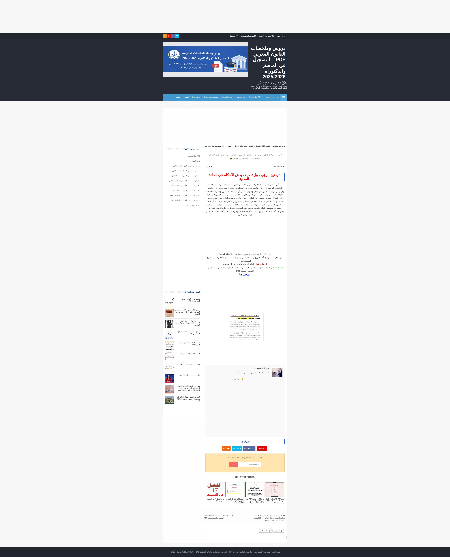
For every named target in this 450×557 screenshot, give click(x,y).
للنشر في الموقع (265, 36)
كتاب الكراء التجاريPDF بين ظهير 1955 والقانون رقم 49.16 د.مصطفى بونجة (255, 500)
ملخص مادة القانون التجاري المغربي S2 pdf (190, 300)
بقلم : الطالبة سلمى (261, 368)
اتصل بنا (233, 36)
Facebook (248, 448)
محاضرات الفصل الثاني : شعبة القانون (186, 176)
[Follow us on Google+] (169, 36)
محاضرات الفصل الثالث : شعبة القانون (186, 171)
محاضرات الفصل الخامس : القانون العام (185, 185)
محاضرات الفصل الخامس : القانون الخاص (184, 181)
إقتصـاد (186, 97)
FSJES (172, 552)
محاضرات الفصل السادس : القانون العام (185, 200)
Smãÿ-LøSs (189, 552)
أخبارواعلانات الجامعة (211, 97)
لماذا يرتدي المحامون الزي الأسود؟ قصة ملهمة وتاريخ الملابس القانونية (187, 323)
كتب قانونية (196, 97)
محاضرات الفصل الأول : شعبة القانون (186, 166)
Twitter (236, 448)
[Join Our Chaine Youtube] (165, 36)
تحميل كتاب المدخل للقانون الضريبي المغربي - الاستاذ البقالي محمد (235, 500)
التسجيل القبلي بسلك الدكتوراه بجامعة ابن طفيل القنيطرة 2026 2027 (188, 399)
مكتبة (209, 166)
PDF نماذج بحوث (255, 97)
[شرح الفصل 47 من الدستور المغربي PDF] (215, 489)
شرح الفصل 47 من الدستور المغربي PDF (215, 500)
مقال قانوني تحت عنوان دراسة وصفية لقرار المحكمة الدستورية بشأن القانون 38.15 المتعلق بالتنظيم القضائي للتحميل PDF (270, 518)
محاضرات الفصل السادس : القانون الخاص (184, 195)
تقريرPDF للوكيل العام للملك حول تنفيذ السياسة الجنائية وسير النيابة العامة (275, 500)
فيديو (178, 97)
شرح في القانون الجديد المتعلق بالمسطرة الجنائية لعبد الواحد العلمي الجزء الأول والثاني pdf (188, 388)
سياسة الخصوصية (247, 36)
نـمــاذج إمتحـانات (226, 97)
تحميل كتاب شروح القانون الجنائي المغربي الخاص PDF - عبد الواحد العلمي (187, 312)
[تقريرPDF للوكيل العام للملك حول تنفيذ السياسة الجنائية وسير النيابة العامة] (275, 489)
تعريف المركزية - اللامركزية (190, 353)
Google (261, 448)
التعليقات (277, 531)
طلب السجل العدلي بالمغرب (189, 375)
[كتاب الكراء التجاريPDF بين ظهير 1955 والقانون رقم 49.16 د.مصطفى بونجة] (255, 489)
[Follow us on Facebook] (173, 36)
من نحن (280, 36)
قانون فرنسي (240, 97)
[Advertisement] (379, 16)
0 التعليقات (264, 531)
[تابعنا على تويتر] (177, 36)
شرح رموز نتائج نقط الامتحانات (188, 364)
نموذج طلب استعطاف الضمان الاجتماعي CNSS (189, 333)
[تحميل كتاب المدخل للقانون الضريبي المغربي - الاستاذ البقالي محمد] (235, 489)
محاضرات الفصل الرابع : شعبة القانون (186, 190)
